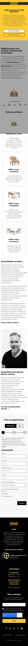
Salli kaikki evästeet (14, 31)
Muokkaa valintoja (14, 35)
